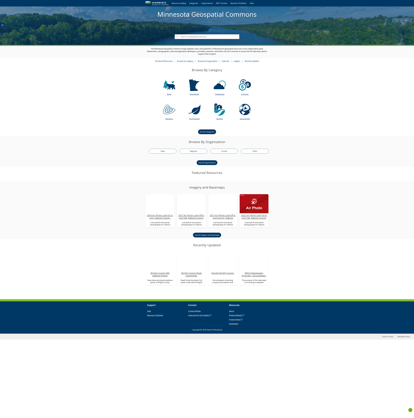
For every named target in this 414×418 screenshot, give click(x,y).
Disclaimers (233, 364)
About (231, 351)
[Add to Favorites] (2, 25)
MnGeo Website (235, 355)
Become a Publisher (239, 3)
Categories (193, 3)
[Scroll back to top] (410, 410)
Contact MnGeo (194, 351)
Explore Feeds (387, 376)
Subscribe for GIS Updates (199, 355)
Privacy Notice (235, 360)
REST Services (221, 3)
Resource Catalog (179, 3)
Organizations (207, 3)
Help (252, 3)
